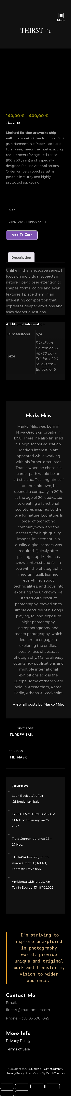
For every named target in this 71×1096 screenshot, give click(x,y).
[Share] (37, 1086)
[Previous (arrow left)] (7, 1093)
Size (12, 210)
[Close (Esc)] (53, 1086)
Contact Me (20, 995)
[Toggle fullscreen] (22, 1086)
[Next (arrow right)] (22, 1093)
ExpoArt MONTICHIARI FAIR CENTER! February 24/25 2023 (33, 820)
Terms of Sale (18, 1049)
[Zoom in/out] (7, 1086)
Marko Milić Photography (47, 1068)
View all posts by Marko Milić (38, 704)
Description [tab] (21, 257)
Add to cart (22, 235)
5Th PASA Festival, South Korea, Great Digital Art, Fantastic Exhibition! (30, 863)
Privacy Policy (18, 1041)
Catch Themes (55, 1073)
